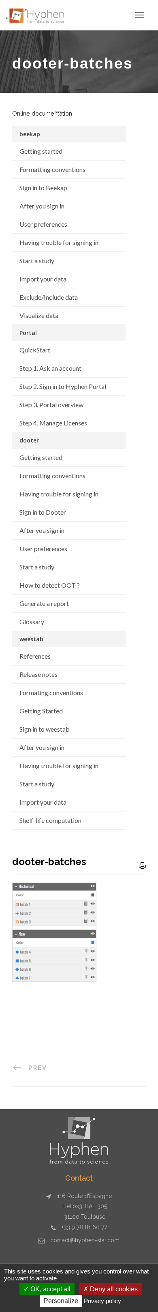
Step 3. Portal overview (51, 404)
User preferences (43, 224)
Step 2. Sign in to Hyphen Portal (62, 386)
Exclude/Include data (48, 297)
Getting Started (41, 711)
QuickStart (34, 350)
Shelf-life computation (50, 820)
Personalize (61, 1300)
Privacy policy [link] (102, 1300)
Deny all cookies (113, 1289)
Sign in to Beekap (43, 187)
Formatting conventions (52, 169)
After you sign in (41, 206)
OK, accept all (49, 1289)
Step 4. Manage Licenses (53, 423)
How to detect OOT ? (49, 585)
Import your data (42, 279)
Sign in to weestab (44, 729)
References (35, 656)
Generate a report (44, 603)
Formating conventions (51, 692)
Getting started (40, 151)
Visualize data (38, 315)
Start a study (36, 260)
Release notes (38, 674)
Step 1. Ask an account (50, 368)
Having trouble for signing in (58, 242)
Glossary (31, 621)
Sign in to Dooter (42, 512)
